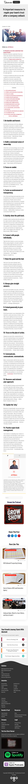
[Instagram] (14, 778)
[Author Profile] (8, 456)
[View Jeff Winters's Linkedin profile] (14, 472)
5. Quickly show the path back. (11, 97)
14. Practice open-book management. (13, 114)
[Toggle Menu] (22, 2)
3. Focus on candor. (9, 93)
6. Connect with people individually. (12, 98)
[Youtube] (14, 780)
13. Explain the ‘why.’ (9, 112)
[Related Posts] (20, 456)
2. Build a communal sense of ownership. (13, 92)
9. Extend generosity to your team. (12, 104)
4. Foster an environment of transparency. (13, 95)
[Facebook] (11, 778)
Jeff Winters (10, 47)
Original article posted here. (15, 59)
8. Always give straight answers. (11, 102)
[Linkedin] (16, 778)
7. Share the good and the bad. (11, 100)
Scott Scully (10, 373)
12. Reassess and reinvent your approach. (14, 110)
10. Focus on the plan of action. (11, 105)
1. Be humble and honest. (10, 90)
